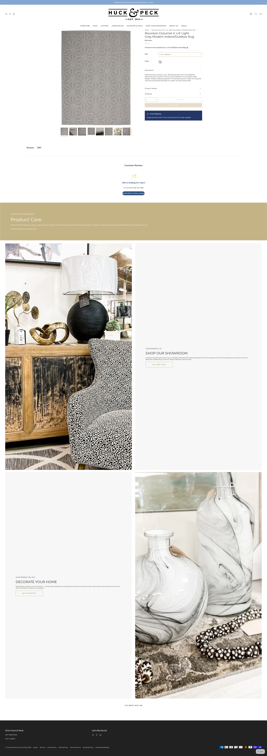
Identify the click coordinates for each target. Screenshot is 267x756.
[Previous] (6, 2)
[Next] (261, 2)
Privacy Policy (52, 747)
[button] (255, 14)
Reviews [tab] (30, 147)
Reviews (42, 747)
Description (149, 70)
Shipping (148, 94)
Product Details (151, 88)
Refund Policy (63, 747)
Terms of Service (75, 747)
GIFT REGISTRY (11, 735)
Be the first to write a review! (133, 193)
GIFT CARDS (10, 739)
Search (35, 747)
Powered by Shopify (102, 747)
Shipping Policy (88, 747)
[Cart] (260, 14)
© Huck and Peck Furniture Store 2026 (18, 747)
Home (147, 30)
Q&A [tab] (39, 147)
